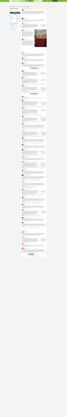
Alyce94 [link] (24, 77)
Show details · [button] (26, 56)
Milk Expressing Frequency (31, 8)
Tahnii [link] (24, 52)
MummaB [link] (25, 161)
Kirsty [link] (24, 204)
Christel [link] (24, 130)
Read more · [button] (42, 173)
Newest (37, 254)
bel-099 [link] (24, 18)
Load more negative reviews (34, 93)
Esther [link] (24, 70)
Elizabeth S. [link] (25, 85)
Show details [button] (37, 13)
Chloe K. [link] (24, 96)
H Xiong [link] (24, 209)
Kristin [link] (24, 144)
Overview (45, 8)
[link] (22, 10)
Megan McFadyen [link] (26, 156)
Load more (31, 254)
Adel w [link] (24, 169)
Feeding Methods (37, 8)
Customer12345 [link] (25, 22)
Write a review (15, 12)
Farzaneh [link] (25, 149)
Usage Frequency (25, 8)
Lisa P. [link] (24, 222)
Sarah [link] (24, 236)
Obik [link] (24, 123)
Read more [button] (29, 27)
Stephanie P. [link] (25, 231)
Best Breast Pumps (26, 6)
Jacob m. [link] (25, 9)
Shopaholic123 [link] (25, 217)
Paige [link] (24, 137)
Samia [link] (24, 181)
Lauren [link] (24, 243)
